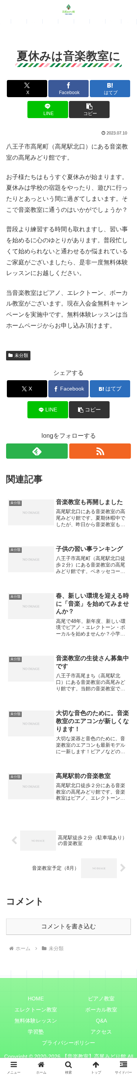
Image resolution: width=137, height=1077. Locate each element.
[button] (89, 109)
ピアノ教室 (101, 998)
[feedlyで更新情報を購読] (37, 451)
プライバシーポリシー (68, 1043)
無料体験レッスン (35, 1021)
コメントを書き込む (68, 926)
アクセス (101, 1032)
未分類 (21, 355)
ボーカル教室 (101, 1010)
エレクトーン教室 (35, 1010)
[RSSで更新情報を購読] (100, 451)
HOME (36, 998)
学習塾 (36, 1032)
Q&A (101, 1021)
